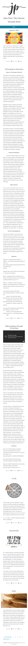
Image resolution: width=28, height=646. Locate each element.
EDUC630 (20, 318)
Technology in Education (14, 69)
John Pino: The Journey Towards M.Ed (10, 642)
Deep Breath (14, 530)
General (20, 61)
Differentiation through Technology (14, 327)
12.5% (14, 478)
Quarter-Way (14, 30)
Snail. (14, 591)
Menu (16, 26)
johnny (8, 61)
